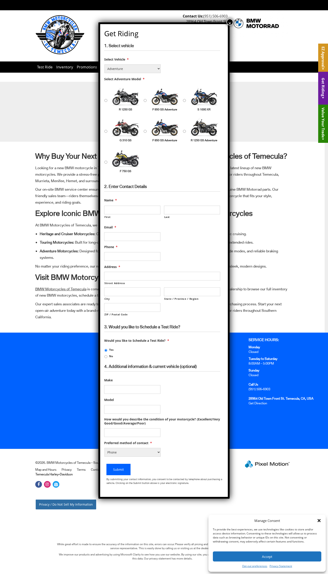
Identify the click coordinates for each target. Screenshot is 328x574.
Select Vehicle (116, 59)
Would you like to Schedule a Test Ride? (136, 341)
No (111, 356)
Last (167, 217)
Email (110, 227)
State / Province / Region (181, 298)
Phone (111, 247)
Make (108, 380)
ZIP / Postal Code (116, 314)
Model (109, 400)
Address (112, 267)
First (107, 217)
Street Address (114, 283)
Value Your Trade (323, 123)
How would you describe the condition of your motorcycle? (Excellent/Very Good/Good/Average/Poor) (162, 421)
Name (110, 200)
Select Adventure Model (124, 79)
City (107, 298)
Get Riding (323, 87)
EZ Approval (323, 57)
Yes (111, 350)
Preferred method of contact (128, 443)
